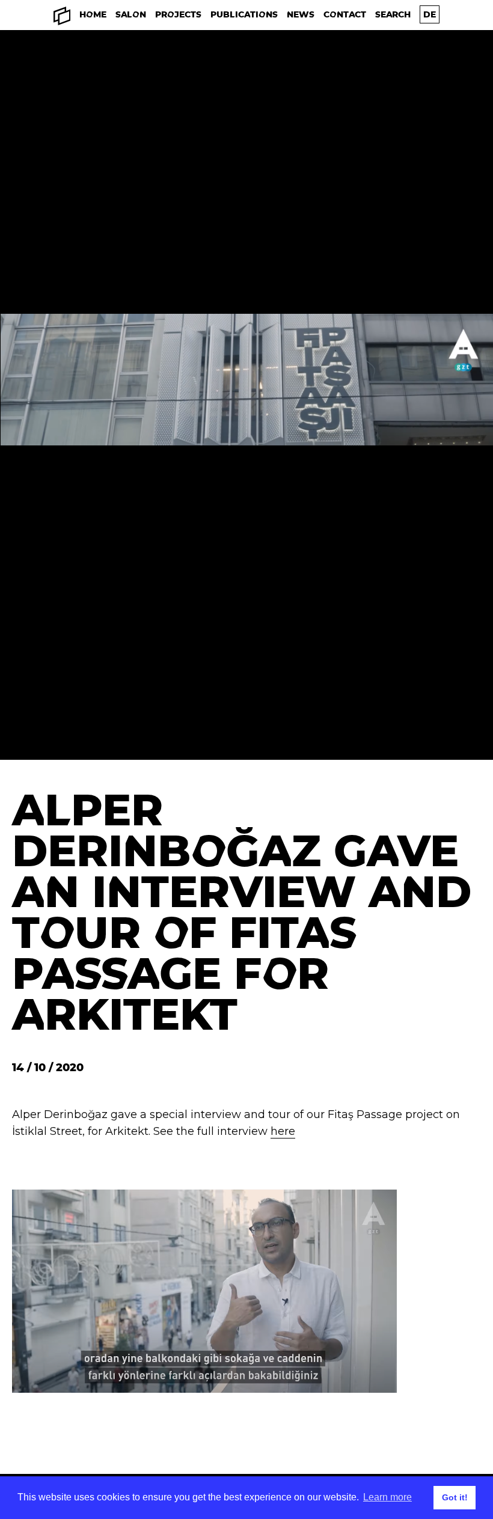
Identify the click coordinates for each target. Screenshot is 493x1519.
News (300, 14)
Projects (178, 14)
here (283, 1131)
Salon (130, 14)
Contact (344, 14)
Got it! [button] (455, 1497)
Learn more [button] (387, 1497)
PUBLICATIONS (244, 14)
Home (92, 14)
